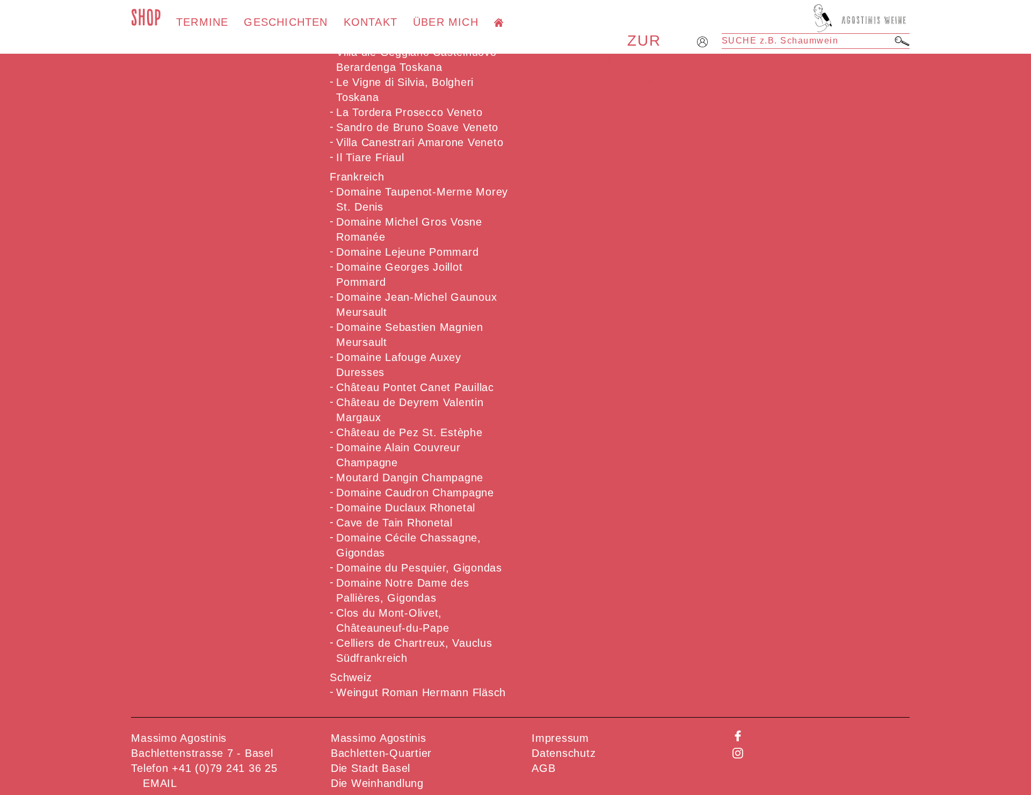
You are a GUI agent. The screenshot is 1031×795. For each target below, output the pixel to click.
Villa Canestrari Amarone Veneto (419, 142)
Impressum (560, 738)
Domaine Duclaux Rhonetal (405, 508)
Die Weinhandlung (377, 783)
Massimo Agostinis (378, 738)
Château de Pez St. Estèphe (409, 432)
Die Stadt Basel (370, 768)
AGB (543, 768)
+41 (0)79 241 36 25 (224, 768)
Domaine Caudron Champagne (415, 492)
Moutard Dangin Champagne (409, 477)
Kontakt (370, 22)
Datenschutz (564, 753)
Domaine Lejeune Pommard (407, 252)
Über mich (445, 22)
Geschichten (286, 22)
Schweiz (351, 677)
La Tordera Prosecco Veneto (409, 112)
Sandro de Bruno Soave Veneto (417, 127)
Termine (202, 22)
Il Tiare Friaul (370, 157)
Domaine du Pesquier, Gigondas (419, 568)
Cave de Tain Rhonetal (394, 523)
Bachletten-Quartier (381, 753)
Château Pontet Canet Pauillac (415, 387)
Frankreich (357, 177)
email (160, 783)
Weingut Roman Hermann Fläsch (421, 692)
